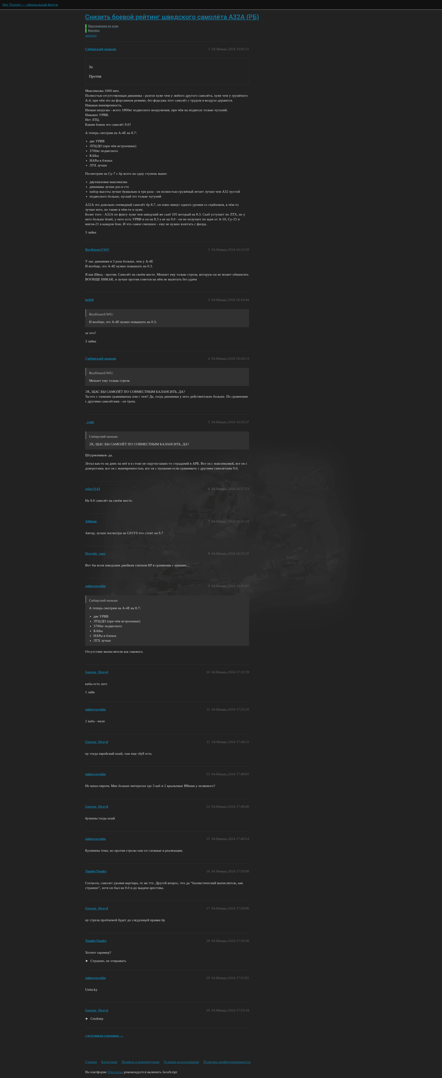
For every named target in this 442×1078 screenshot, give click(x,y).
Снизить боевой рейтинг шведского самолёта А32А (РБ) (172, 17)
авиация (90, 35)
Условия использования (181, 1062)
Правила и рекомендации (140, 1062)
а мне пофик (94, 1019)
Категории (109, 1062)
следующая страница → (104, 1035)
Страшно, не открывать (108, 961)
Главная (91, 1062)
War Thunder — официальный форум (30, 4)
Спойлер (96, 1018)
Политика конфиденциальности (226, 1062)
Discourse (115, 1072)
